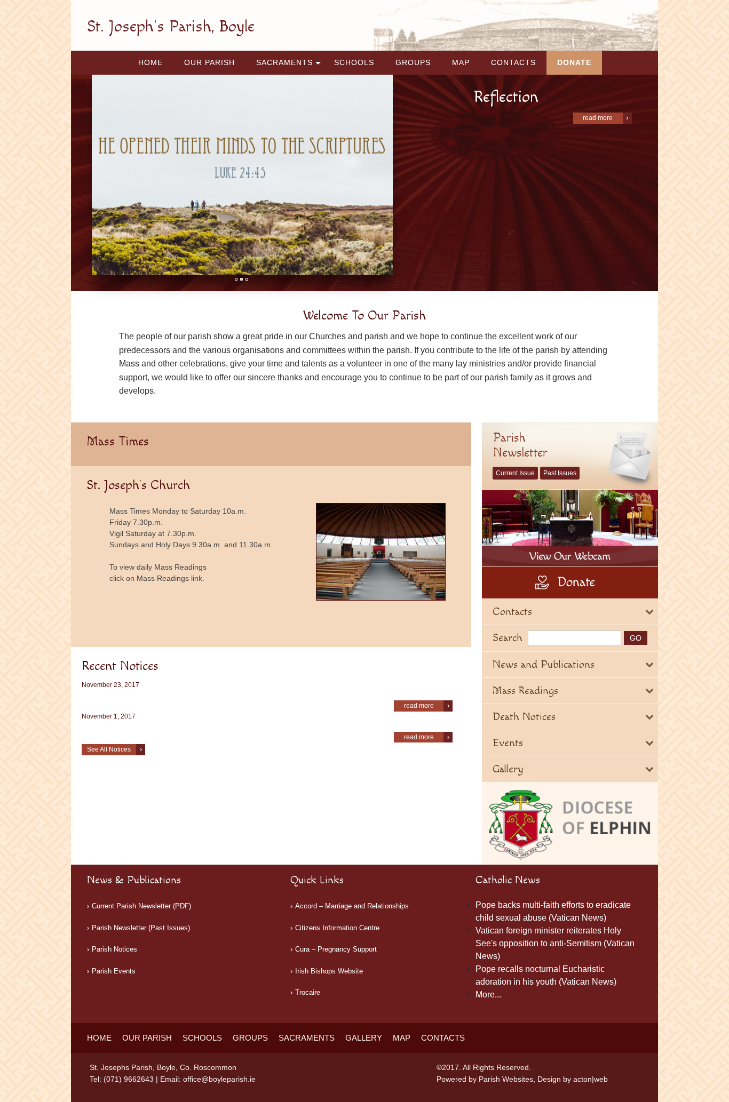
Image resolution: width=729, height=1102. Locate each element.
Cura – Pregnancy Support (336, 949)
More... (488, 994)
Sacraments (284, 62)
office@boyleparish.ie (219, 1079)
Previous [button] (102, 175)
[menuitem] (150, 63)
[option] (242, 175)
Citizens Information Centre (337, 927)
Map (461, 62)
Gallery (363, 1038)
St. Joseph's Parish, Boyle (171, 26)
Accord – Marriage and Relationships (352, 906)
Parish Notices (114, 949)
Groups (413, 62)
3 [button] (246, 279)
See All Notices (109, 749)
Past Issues (559, 473)
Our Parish (209, 62)
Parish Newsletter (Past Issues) (141, 927)
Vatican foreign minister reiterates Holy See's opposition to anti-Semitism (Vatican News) (555, 943)
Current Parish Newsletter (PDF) (141, 906)
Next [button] (383, 175)
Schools (354, 62)
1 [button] (236, 279)
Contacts (513, 62)
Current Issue (515, 473)
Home (150, 62)
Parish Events (114, 971)
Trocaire (307, 992)
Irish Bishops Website (329, 971)
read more (598, 118)
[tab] (570, 612)
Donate (574, 62)
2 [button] (241, 279)
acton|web (590, 1079)
